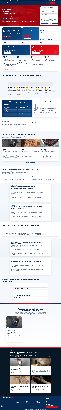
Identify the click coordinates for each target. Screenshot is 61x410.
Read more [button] (9, 92)
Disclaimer (37, 400)
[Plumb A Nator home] (11, 3)
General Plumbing (17, 402)
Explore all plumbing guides (47, 356)
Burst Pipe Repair (17, 399)
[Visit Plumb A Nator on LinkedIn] (48, 0)
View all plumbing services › (30, 162)
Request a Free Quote (27, 35)
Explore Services (12, 18)
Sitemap (26, 402)
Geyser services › (43, 159)
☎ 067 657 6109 (53, 0)
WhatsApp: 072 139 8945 (6, 405)
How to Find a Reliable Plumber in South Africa (40, 368)
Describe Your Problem (7, 36)
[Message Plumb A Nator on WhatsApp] (50, 0)
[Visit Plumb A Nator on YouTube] (49, 0)
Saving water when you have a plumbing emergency (19, 387)
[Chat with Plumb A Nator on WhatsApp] (2, 406)
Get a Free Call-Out (5, 18)
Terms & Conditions (38, 399)
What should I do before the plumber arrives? (20, 297)
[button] (7, 91)
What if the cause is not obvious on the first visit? (21, 288)
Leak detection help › (25, 159)
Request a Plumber (49, 23)
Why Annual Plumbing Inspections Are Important (40, 387)
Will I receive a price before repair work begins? (21, 286)
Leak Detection (16, 400)
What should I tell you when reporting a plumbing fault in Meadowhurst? (47, 30)
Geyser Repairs (16, 401)
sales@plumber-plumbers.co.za (6, 406)
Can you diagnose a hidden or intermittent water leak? (46, 32)
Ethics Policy (39, 409)
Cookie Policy (37, 401)
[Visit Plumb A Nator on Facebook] (45, 0)
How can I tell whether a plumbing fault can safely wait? (22, 295)
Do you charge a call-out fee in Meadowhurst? (20, 283)
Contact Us (26, 401)
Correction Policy (44, 409)
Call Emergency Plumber (27, 37)
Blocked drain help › (6, 159)
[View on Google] (8, 88)
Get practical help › (10, 179)
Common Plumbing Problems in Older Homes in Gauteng (19, 368)
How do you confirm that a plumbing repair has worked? (46, 39)
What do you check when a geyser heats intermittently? (46, 37)
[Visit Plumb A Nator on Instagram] (46, 0)
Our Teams (26, 399)
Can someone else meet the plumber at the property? (21, 290)
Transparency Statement (38, 402)
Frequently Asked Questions (28, 400)
